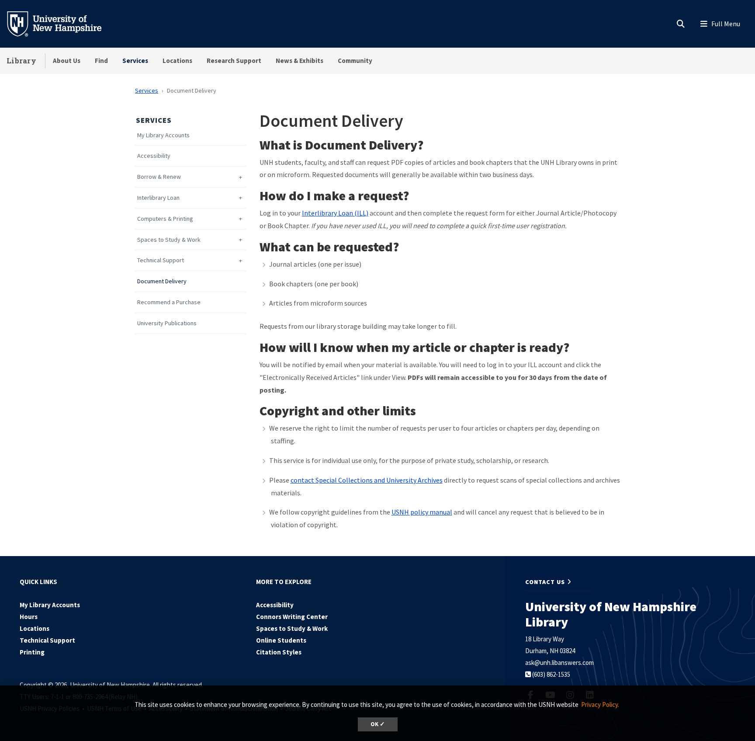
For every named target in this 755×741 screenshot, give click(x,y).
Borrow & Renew (159, 177)
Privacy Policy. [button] (600, 704)
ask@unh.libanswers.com (559, 662)
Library (21, 61)
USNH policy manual (421, 512)
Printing (32, 652)
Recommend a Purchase (169, 302)
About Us (66, 60)
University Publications (167, 323)
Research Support (234, 60)
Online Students (281, 640)
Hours (29, 616)
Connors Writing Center (292, 616)
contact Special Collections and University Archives (367, 480)
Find (101, 60)
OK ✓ (378, 724)
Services (135, 60)
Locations (177, 60)
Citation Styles (278, 652)
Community (355, 60)
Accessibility (153, 156)
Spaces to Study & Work (169, 240)
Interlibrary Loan (158, 198)
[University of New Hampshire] (61, 23)
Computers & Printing (165, 219)
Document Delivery (162, 281)
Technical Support (160, 260)
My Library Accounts (163, 135)
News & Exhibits (299, 60)
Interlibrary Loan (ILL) (335, 213)
